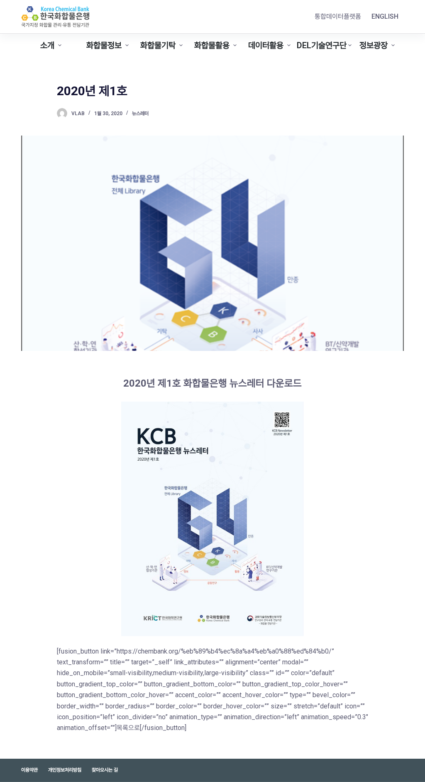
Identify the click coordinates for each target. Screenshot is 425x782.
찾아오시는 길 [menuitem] (105, 770)
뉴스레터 (140, 113)
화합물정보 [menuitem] (104, 45)
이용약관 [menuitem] (29, 770)
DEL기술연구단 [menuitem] (322, 45)
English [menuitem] (384, 16)
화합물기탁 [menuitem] (158, 45)
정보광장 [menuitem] (373, 45)
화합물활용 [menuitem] (212, 45)
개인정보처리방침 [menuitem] (64, 770)
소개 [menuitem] (47, 45)
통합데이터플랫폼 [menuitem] (338, 16)
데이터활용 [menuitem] (265, 45)
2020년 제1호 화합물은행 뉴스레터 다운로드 (212, 383)
